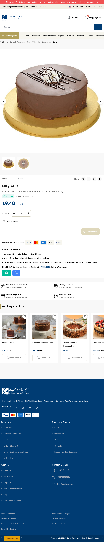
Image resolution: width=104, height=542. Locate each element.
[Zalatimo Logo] (12, 18)
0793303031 (44, 267)
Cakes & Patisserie (59, 519)
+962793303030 (42, 7)
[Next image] (100, 101)
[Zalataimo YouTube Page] (30, 408)
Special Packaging (8, 529)
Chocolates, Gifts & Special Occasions (16, 524)
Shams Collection (32, 35)
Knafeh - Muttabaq (75, 35)
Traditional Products (60, 524)
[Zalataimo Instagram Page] (23, 408)
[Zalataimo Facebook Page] (16, 408)
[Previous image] (3, 101)
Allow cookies (12, 538)
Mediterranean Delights (53, 35)
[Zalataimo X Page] (37, 408)
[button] (8, 163)
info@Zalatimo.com (15, 7)
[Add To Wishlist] (24, 316)
